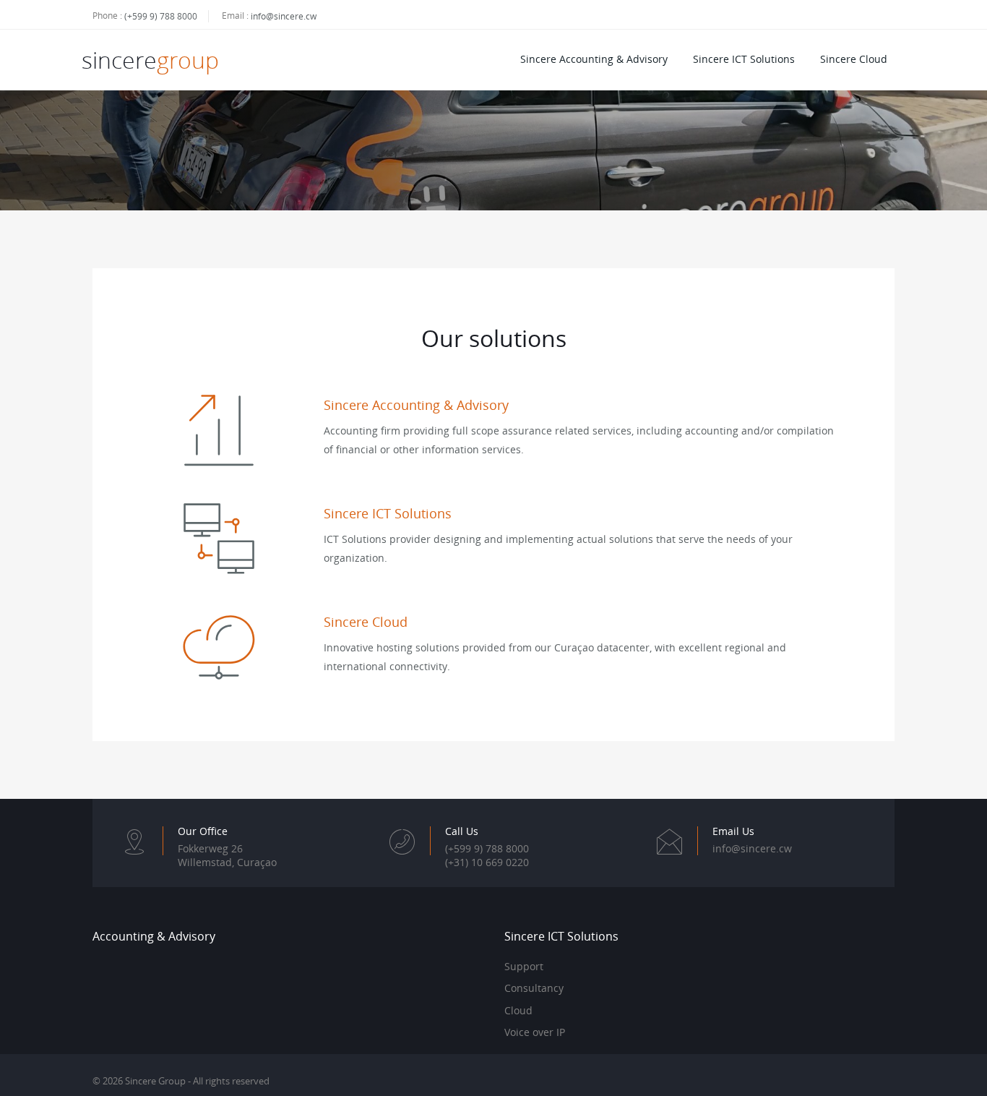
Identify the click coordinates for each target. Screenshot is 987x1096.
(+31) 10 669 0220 (487, 862)
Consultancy (534, 988)
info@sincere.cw (283, 16)
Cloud (518, 1010)
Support (523, 966)
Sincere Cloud (853, 59)
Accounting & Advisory (153, 936)
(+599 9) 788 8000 (160, 16)
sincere (150, 59)
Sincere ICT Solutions (744, 59)
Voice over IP (534, 1032)
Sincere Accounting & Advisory (594, 59)
